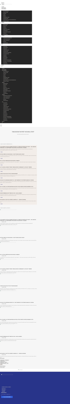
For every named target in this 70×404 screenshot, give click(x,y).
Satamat (4, 76)
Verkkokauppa (5, 47)
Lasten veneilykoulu (6, 40)
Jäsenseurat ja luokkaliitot (7, 52)
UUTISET (3, 6)
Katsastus (4, 13)
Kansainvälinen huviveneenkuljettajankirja (9, 19)
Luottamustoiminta (6, 106)
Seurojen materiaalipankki (7, 116)
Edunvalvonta (5, 57)
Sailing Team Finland (6, 29)
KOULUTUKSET (4, 7)
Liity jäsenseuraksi (6, 53)
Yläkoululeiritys (5, 42)
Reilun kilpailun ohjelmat (7, 31)
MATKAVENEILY (4, 70)
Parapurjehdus (5, 34)
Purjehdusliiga (5, 30)
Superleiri (4, 41)
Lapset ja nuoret (2, 361)
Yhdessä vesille (5, 12)
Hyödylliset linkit (5, 18)
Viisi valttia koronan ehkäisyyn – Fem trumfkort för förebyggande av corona (17, 180)
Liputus (4, 14)
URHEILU (3, 22)
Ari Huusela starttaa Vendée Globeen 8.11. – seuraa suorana (13, 199)
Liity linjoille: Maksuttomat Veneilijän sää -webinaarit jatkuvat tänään (16, 167)
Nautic (6, 362)
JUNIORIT (3, 35)
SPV (2, 44)
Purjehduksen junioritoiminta (7, 37)
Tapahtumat (5, 48)
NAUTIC (3, 121)
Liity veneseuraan (6, 71)
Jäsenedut (4, 111)
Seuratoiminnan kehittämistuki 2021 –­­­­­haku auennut (11, 193)
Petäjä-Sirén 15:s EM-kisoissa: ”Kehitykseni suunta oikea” (12, 154)
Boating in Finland (6, 81)
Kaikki (1, 364)
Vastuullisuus (5, 58)
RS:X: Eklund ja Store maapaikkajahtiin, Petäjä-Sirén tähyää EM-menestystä (16, 186)
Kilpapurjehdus (5, 24)
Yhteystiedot (5, 46)
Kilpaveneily (5, 25)
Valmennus (5, 28)
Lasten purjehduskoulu (6, 39)
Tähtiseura (4, 33)
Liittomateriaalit (5, 51)
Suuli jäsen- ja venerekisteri (7, 61)
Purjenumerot (5, 63)
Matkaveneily (2, 362)
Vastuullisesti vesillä (6, 17)
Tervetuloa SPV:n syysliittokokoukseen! (9, 173)
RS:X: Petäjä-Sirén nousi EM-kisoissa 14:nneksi (10, 160)
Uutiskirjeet (5, 56)
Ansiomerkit (5, 62)
